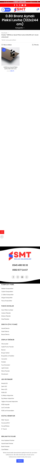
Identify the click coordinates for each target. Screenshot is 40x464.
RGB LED (4, 392)
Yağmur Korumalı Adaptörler (9, 401)
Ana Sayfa (4, 33)
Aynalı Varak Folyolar (7, 443)
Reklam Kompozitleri (7, 288)
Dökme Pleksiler (6, 316)
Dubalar (3, 362)
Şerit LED (4, 386)
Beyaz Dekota (5, 334)
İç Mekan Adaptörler (7, 395)
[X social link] (17, 5)
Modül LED (4, 383)
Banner (3, 350)
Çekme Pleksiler (6, 313)
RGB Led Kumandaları (7, 410)
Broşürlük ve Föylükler (7, 356)
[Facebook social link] (14, 5)
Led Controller (5, 407)
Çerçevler (4, 359)
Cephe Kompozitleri (7, 291)
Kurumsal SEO (5, 423)
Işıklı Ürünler (5, 368)
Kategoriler (19, 27)
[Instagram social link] (19, 5)
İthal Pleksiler (5, 319)
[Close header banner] (37, 1)
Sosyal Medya (5, 426)
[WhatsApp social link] (27, 277)
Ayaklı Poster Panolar (7, 346)
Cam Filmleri (4, 449)
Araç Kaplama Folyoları (7, 440)
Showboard (4, 374)
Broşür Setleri (5, 353)
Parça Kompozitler (6, 300)
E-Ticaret (4, 429)
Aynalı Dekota (5, 328)
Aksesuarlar (4, 343)
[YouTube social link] (22, 5)
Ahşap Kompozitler (6, 297)
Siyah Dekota (5, 331)
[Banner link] (20, 2)
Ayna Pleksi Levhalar (7, 310)
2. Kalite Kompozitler (7, 294)
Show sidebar (7, 45)
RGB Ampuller (5, 404)
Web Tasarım (5, 420)
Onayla (20, 461)
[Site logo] (20, 9)
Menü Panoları (5, 371)
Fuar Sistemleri (5, 365)
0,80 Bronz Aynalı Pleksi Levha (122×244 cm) (10, 68)
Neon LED (4, 389)
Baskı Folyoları (5, 446)
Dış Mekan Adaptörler (7, 398)
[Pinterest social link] (25, 5)
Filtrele (36, 45)
